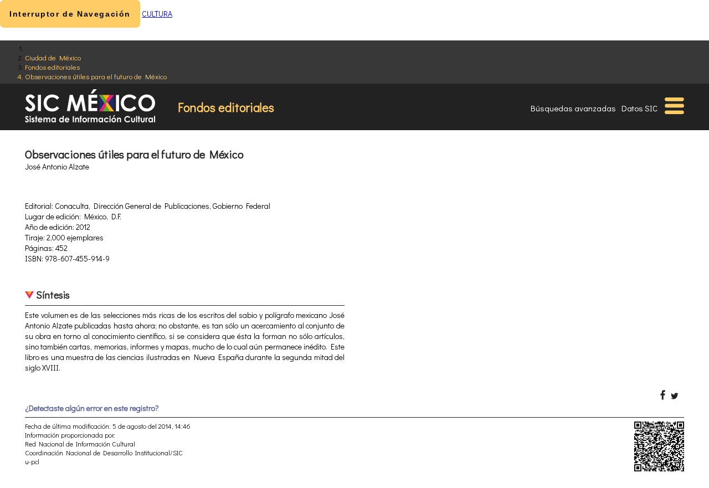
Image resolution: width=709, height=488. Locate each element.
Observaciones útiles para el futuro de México (96, 76)
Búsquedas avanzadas (573, 108)
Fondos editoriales (52, 66)
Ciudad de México (53, 57)
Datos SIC (639, 108)
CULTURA (157, 13)
